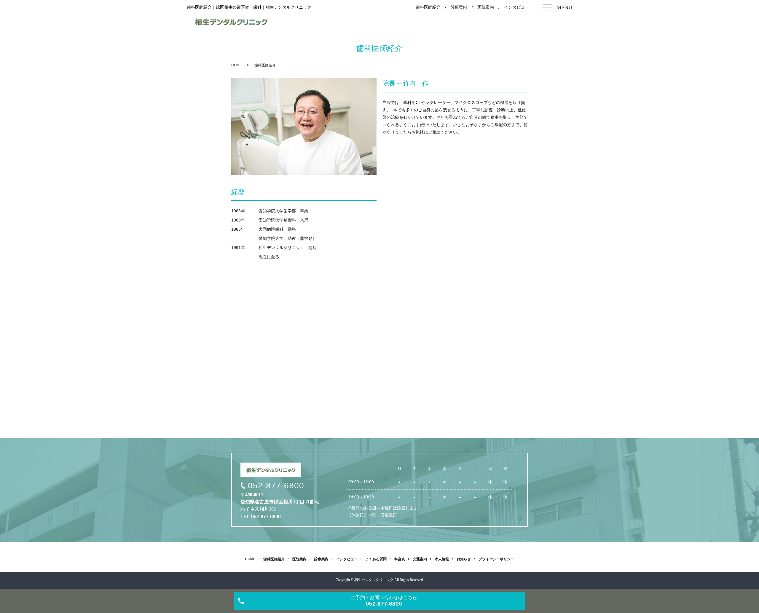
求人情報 (442, 559)
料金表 (399, 559)
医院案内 (485, 7)
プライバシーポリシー (496, 559)
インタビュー (516, 7)
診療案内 (459, 7)
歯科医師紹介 (428, 7)
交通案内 (420, 559)
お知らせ (464, 559)
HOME (236, 65)
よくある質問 (376, 559)
